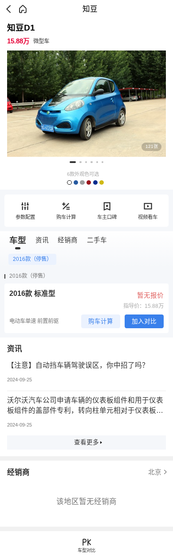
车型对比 (86, 550)
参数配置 (25, 217)
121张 (151, 146)
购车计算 (66, 217)
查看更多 (86, 442)
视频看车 (147, 217)
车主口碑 (107, 217)
